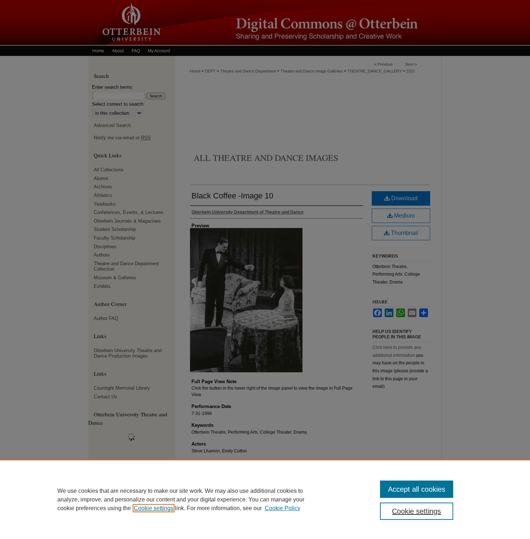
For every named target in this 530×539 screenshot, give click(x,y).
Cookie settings (153, 508)
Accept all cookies (416, 489)
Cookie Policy (282, 508)
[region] (265, 499)
